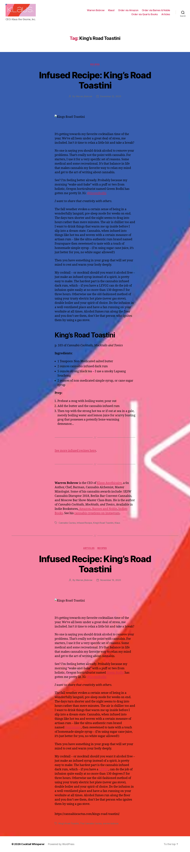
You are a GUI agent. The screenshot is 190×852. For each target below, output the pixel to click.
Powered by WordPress (61, 844)
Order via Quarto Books (144, 14)
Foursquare (73, 727)
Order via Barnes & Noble (156, 10)
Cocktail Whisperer (33, 844)
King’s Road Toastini (103, 522)
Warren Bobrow (96, 10)
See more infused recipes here (75, 451)
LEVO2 (103, 769)
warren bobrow (111, 823)
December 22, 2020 (110, 96)
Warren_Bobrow (84, 96)
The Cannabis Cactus (91, 823)
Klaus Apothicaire (109, 483)
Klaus (117, 522)
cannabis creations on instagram (97, 513)
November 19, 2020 (110, 580)
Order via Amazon (128, 10)
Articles (165, 14)
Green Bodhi (115, 673)
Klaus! (111, 10)
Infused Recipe (84, 522)
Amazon (84, 509)
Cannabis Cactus (67, 522)
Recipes (95, 64)
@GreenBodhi (96, 193)
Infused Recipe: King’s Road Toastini (95, 80)
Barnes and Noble (104, 509)
